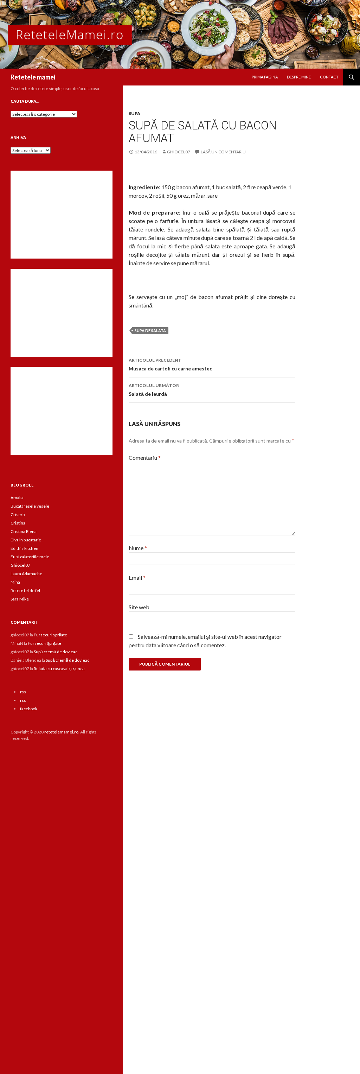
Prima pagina (265, 77)
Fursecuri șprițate (50, 634)
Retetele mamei (33, 77)
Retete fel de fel (25, 590)
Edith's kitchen (24, 548)
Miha (15, 582)
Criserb (18, 514)
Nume (138, 548)
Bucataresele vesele (30, 506)
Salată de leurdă (154, 390)
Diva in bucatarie (26, 539)
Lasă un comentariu (223, 151)
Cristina (18, 523)
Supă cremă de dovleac (55, 651)
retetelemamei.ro (61, 732)
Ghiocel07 (20, 565)
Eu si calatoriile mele (30, 556)
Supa (134, 113)
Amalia (17, 497)
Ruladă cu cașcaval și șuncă (59, 668)
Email (137, 577)
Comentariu (145, 457)
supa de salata (150, 330)
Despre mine (299, 77)
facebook (28, 708)
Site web (139, 607)
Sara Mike (20, 599)
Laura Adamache (26, 573)
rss (23, 691)
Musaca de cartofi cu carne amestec (170, 364)
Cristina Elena (24, 531)
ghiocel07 (178, 151)
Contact (329, 77)
